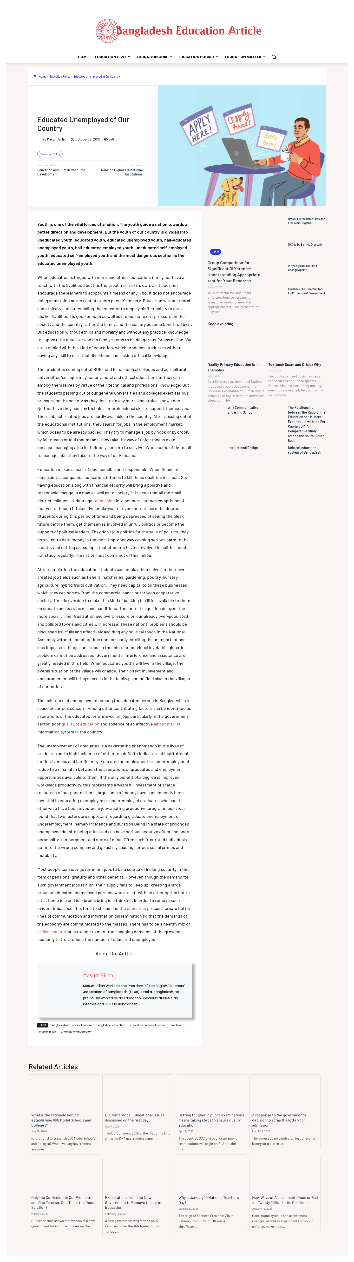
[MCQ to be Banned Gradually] (277, 244)
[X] (230, 76)
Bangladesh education (111, 1025)
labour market (167, 723)
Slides (215, 251)
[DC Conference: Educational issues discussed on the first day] (138, 1092)
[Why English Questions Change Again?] (277, 267)
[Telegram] (318, 76)
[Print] (296, 76)
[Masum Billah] (40, 139)
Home (42, 76)
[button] (274, 57)
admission (105, 500)
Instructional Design (243, 448)
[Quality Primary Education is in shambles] (237, 345)
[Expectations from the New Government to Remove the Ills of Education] (138, 1175)
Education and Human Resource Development (61, 172)
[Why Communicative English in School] (216, 414)
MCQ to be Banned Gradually (305, 244)
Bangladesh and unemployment (71, 1025)
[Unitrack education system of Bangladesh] (277, 455)
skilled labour (50, 931)
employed (177, 1025)
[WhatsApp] (252, 76)
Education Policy (59, 76)
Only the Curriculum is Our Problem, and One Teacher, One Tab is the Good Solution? (62, 1202)
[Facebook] (219, 76)
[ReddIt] (274, 76)
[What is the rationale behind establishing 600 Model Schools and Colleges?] (64, 1092)
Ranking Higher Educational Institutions (122, 172)
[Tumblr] (307, 76)
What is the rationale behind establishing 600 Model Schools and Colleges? (61, 1120)
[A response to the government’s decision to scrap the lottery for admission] (285, 1092)
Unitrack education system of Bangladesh (304, 450)
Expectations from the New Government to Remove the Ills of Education (133, 1202)
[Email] (285, 76)
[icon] (34, 76)
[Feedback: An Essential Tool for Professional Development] (277, 291)
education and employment (148, 1025)
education (137, 908)
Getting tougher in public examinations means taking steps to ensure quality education (211, 1120)
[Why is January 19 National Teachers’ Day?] (211, 1175)
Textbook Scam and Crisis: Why (294, 364)
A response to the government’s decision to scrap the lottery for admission (279, 1120)
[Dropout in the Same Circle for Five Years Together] (277, 221)
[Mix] (329, 76)
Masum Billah (56, 139)
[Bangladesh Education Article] (177, 29)
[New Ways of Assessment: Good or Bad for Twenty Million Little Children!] (285, 1175)
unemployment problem (76, 1031)
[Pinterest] (241, 76)
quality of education (80, 723)
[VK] (341, 76)
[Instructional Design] (216, 455)
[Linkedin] (263, 76)
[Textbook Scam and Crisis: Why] (297, 345)
